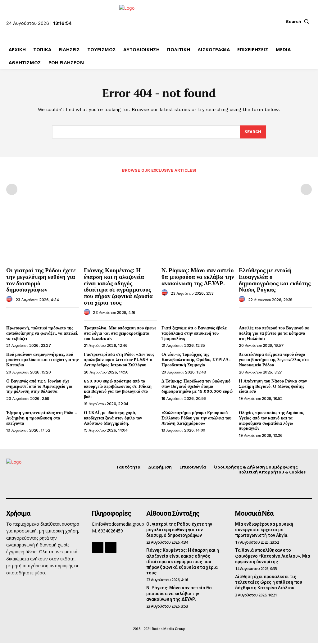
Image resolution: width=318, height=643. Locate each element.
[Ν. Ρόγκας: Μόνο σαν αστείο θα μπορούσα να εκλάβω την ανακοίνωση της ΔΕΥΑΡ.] (197, 236)
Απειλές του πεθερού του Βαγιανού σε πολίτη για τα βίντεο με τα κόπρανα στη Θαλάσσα (274, 333)
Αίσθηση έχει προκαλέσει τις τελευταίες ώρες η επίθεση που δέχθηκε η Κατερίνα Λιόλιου (268, 582)
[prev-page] (11, 189)
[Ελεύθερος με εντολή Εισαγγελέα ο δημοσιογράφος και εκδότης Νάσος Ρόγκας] (275, 236)
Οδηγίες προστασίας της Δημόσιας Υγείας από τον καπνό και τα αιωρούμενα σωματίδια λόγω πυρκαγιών (271, 420)
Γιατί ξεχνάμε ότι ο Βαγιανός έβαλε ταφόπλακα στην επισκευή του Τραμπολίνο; (194, 333)
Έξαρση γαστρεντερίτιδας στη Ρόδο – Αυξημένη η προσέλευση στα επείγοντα (41, 418)
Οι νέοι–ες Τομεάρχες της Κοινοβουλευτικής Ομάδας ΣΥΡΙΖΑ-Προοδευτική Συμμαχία (196, 359)
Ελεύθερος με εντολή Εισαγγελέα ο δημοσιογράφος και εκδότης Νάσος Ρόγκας (275, 279)
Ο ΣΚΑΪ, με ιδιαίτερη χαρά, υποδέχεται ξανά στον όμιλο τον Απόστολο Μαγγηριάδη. (113, 418)
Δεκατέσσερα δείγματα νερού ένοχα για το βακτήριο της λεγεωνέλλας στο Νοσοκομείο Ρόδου (274, 359)
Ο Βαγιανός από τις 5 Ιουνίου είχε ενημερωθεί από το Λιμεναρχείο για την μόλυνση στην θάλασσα (39, 386)
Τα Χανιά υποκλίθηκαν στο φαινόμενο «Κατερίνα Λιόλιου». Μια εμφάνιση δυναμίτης (272, 556)
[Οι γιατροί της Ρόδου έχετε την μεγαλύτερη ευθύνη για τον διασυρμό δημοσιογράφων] (42, 236)
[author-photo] (10, 299)
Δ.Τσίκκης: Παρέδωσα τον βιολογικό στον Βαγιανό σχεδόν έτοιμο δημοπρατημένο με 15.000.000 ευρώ (197, 386)
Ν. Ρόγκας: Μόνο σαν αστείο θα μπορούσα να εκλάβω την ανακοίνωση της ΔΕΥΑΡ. (197, 276)
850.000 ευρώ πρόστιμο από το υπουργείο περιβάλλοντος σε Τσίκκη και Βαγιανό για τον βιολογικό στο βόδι (118, 388)
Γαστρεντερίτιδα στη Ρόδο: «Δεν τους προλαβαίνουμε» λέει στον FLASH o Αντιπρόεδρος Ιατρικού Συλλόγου (119, 359)
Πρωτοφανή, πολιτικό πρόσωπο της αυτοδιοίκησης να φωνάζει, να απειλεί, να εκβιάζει (42, 333)
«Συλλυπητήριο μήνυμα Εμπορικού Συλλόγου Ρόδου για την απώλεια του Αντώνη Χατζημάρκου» (196, 418)
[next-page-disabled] (306, 189)
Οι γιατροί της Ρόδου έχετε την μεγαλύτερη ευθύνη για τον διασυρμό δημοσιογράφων (41, 279)
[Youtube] (110, 547)
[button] (299, 21)
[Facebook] (97, 547)
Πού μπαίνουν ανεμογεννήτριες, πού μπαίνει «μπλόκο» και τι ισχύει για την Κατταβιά (42, 359)
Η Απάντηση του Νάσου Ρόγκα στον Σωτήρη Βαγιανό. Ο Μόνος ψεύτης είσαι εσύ (273, 386)
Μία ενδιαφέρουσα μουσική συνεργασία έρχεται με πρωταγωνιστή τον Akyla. (264, 530)
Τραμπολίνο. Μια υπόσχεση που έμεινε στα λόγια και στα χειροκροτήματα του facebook (120, 333)
